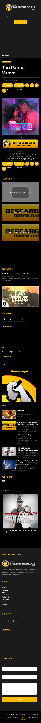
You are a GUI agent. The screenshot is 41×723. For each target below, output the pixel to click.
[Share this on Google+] (27, 85)
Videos (4, 595)
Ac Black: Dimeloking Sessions (27, 435)
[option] (20, 513)
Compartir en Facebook (8, 86)
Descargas (5, 599)
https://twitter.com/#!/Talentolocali (20, 160)
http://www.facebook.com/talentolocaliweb (20, 158)
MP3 (3, 592)
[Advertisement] (20, 39)
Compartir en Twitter (20, 86)
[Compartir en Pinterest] (4, 90)
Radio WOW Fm (7, 597)
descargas (7, 61)
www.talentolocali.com (12, 155)
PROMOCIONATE (20, 22)
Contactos (20, 410)
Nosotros (5, 602)
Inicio (4, 588)
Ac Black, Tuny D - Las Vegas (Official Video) (17, 274)
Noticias (5, 590)
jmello (5, 80)
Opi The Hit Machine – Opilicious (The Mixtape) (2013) (27, 449)
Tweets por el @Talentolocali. (11, 352)
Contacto (5, 604)
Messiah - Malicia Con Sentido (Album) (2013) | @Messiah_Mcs (27, 423)
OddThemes (20, 720)
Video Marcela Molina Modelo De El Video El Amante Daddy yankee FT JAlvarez (27, 463)
